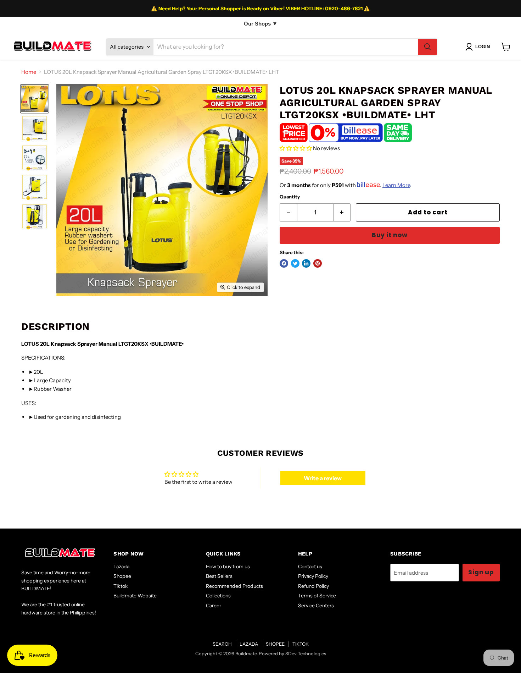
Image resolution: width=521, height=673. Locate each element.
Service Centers (316, 605)
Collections (218, 595)
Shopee (122, 576)
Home (28, 72)
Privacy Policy (313, 576)
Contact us (310, 566)
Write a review (323, 478)
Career (213, 605)
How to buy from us (228, 566)
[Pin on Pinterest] (317, 263)
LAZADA (249, 644)
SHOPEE (275, 644)
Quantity (290, 196)
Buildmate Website (135, 595)
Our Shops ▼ (261, 24)
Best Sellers (219, 576)
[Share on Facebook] (284, 263)
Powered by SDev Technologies (292, 653)
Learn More (396, 185)
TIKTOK (300, 644)
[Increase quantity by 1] (342, 212)
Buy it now (390, 235)
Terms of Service (317, 595)
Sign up (481, 572)
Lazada (121, 566)
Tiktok (120, 586)
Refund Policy (313, 586)
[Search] (427, 47)
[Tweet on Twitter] (295, 263)
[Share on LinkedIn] (306, 263)
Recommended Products (234, 586)
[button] (296, 148)
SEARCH (222, 644)
